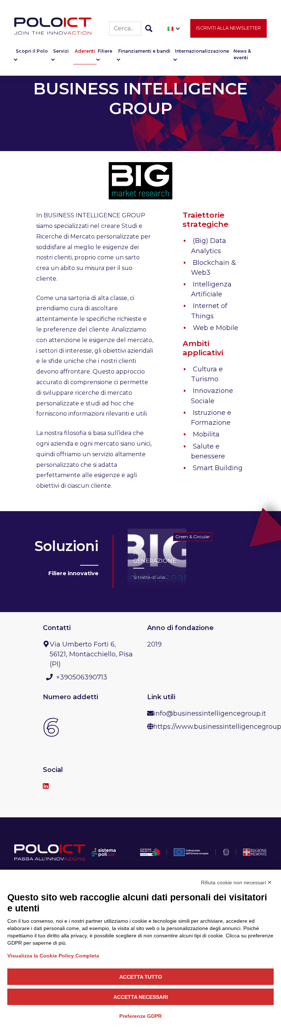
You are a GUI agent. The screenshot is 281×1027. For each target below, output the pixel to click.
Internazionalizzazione (202, 51)
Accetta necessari (140, 997)
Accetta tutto (140, 977)
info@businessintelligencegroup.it (210, 713)
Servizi (61, 51)
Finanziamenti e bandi (144, 51)
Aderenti (85, 51)
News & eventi (242, 54)
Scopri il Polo (32, 51)
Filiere (105, 51)
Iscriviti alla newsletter (228, 28)
